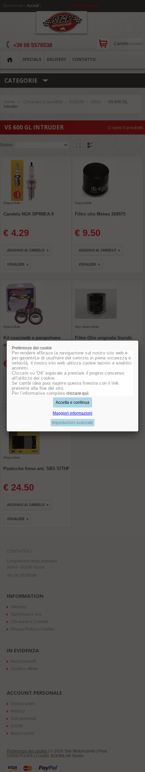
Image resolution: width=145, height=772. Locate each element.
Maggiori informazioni (72, 413)
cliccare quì (77, 393)
